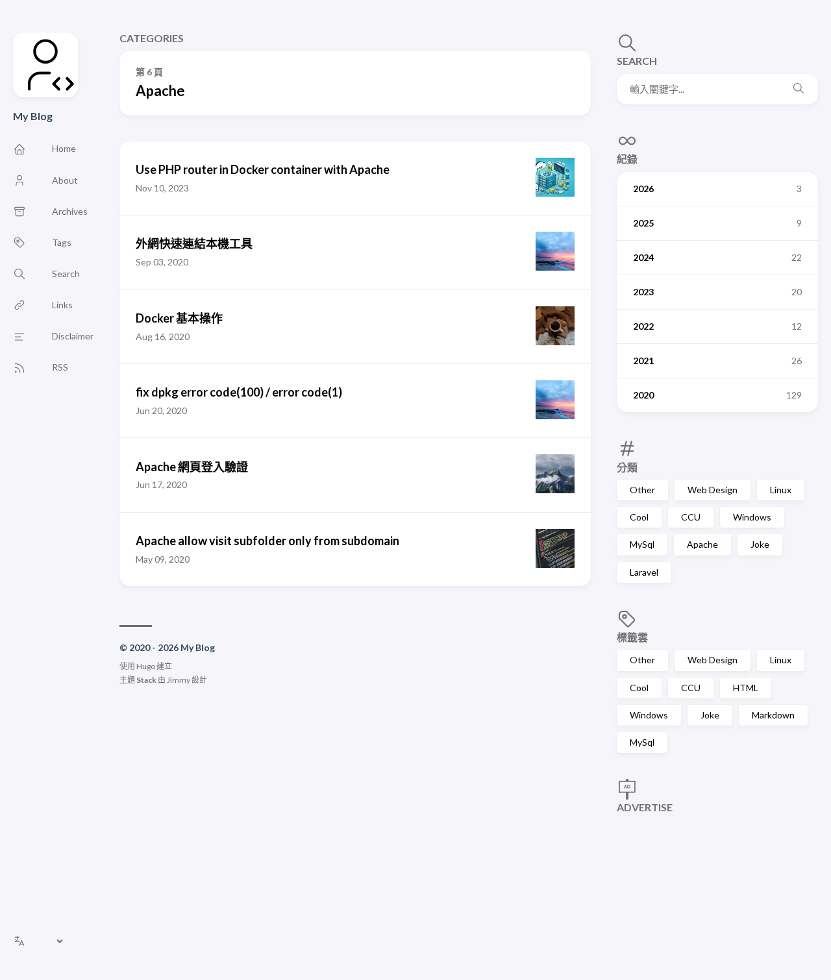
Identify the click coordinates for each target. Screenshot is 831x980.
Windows (752, 516)
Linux (780, 489)
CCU (691, 516)
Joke (759, 544)
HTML (745, 687)
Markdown (773, 714)
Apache (702, 544)
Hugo (145, 666)
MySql (642, 544)
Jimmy (178, 680)
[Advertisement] (717, 884)
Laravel (644, 572)
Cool (639, 516)
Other (642, 489)
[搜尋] (798, 89)
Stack (146, 680)
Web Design (713, 489)
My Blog (33, 116)
